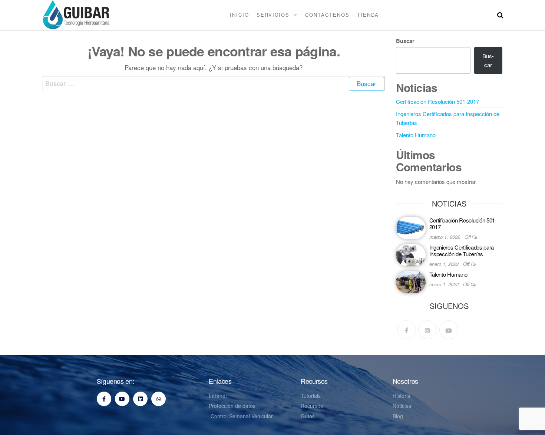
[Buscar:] (214, 83)
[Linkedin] (140, 399)
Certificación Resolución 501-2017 (437, 101)
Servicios (273, 14)
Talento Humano (416, 135)
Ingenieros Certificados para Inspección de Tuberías (461, 250)
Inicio (239, 14)
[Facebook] (406, 329)
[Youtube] (448, 329)
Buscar (405, 41)
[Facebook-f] (104, 399)
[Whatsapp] (158, 399)
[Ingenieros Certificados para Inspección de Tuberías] (411, 254)
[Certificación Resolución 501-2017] (411, 227)
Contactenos (327, 14)
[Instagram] (427, 329)
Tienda (368, 14)
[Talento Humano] (411, 281)
